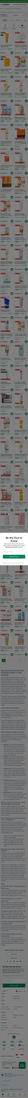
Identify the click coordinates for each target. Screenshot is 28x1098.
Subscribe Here (14, 556)
